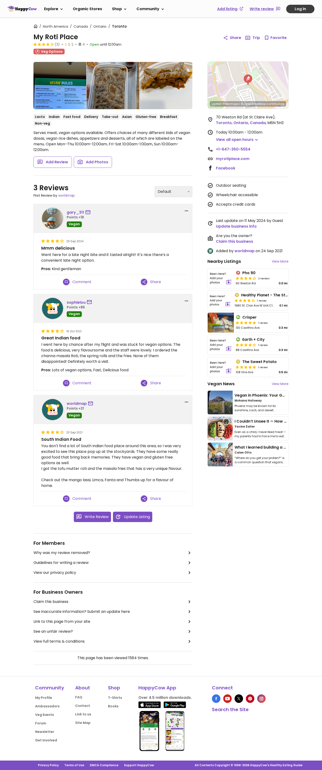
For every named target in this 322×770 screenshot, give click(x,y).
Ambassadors (47, 706)
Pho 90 (249, 273)
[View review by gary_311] (52, 218)
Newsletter (44, 731)
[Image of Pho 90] (221, 278)
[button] (248, 79)
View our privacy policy (54, 572)
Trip (256, 37)
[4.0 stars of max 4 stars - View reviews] (43, 44)
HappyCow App (157, 687)
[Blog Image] (220, 402)
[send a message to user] (89, 212)
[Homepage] (22, 8)
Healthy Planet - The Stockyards (272, 295)
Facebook (225, 168)
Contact (82, 705)
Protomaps (231, 104)
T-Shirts (115, 697)
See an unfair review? (53, 631)
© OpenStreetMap (253, 104)
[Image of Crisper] (221, 323)
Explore (51, 9)
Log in (300, 9)
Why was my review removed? (61, 552)
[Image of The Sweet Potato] (221, 367)
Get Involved (46, 740)
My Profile (43, 697)
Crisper (249, 317)
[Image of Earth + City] (221, 345)
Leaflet (216, 104)
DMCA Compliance (104, 765)
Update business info (236, 226)
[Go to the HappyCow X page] (239, 698)
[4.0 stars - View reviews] (244, 300)
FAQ (78, 697)
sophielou (76, 302)
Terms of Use (74, 765)
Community (147, 9)
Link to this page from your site (61, 621)
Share (235, 37)
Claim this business (50, 601)
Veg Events (44, 714)
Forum (40, 723)
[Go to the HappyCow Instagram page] (261, 698)
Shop (117, 9)
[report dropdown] (186, 211)
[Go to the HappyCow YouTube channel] (227, 698)
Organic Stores (87, 9)
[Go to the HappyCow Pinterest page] (250, 698)
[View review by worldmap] (52, 409)
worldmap (66, 195)
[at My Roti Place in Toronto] (59, 86)
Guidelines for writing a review (61, 562)
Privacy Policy (48, 765)
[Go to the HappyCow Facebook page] (216, 698)
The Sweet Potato (259, 361)
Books (113, 706)
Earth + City (253, 339)
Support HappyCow (139, 765)
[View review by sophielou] (52, 308)
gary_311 (75, 212)
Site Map (83, 722)
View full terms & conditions (59, 641)
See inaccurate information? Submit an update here (81, 611)
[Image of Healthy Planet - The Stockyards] (220, 300)
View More (280, 261)
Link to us (83, 714)
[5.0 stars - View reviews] (245, 322)
